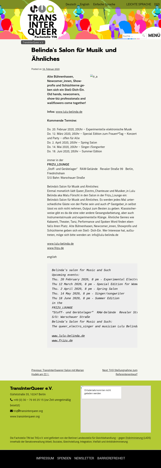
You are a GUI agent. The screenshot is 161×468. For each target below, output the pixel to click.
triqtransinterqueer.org (28, 411)
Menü (154, 35)
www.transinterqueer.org (25, 416)
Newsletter (84, 458)
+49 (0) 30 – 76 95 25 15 (29, 400)
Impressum (45, 458)
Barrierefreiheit (111, 458)
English (84, 4)
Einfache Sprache (104, 4)
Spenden (64, 458)
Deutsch (71, 4)
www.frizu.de (55, 248)
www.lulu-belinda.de (69, 112)
